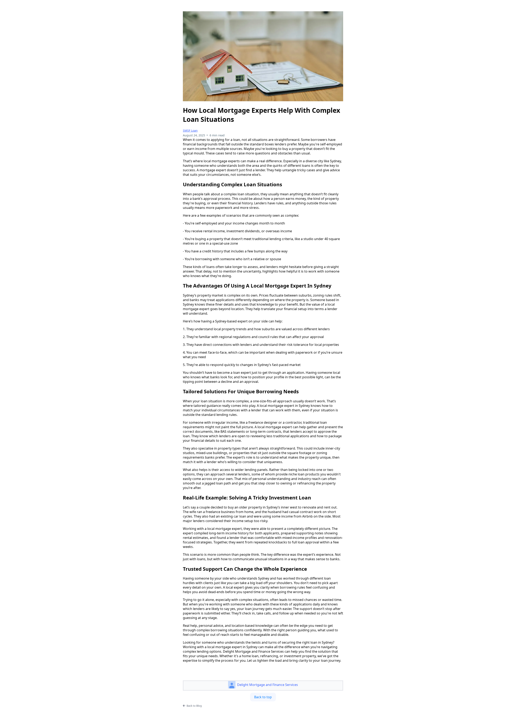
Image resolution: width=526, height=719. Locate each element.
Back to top (263, 697)
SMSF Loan (190, 130)
